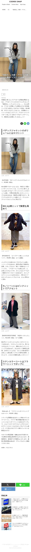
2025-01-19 (5, 90)
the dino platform (17, 548)
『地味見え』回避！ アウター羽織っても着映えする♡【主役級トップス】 (15, 77)
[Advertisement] (15, 26)
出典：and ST (27, 81)
